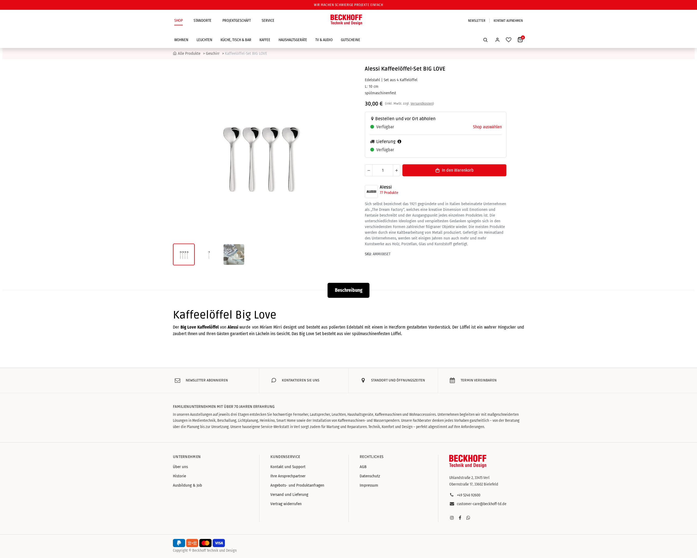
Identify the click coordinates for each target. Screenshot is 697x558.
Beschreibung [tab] (348, 290)
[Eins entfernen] (368, 170)
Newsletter (476, 21)
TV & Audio (324, 40)
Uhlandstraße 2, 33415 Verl (469, 477)
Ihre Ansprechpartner (287, 476)
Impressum (369, 485)
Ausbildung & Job (187, 485)
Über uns (180, 466)
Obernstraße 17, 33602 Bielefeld (473, 484)
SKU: (368, 254)
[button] (485, 40)
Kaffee (264, 40)
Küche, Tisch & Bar (236, 40)
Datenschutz (370, 476)
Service (268, 20)
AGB (363, 466)
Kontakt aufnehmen (508, 21)
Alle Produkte (189, 53)
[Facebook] (460, 517)
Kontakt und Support (287, 466)
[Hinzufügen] (396, 170)
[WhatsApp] (468, 517)
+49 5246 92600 (468, 495)
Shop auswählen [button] (487, 126)
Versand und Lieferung (289, 494)
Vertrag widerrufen (286, 503)
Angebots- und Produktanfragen (297, 485)
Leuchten (204, 40)
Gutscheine (350, 40)
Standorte (203, 20)
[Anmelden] (497, 39)
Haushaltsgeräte (293, 40)
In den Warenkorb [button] (458, 170)
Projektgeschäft (236, 20)
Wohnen (181, 40)
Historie (179, 476)
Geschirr (212, 53)
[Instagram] (452, 517)
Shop (178, 20)
